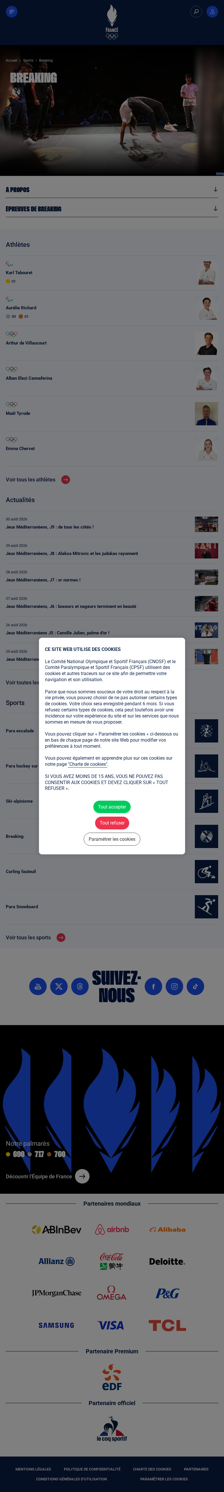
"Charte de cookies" (87, 764)
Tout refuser (111, 823)
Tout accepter (112, 807)
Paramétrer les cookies (112, 839)
